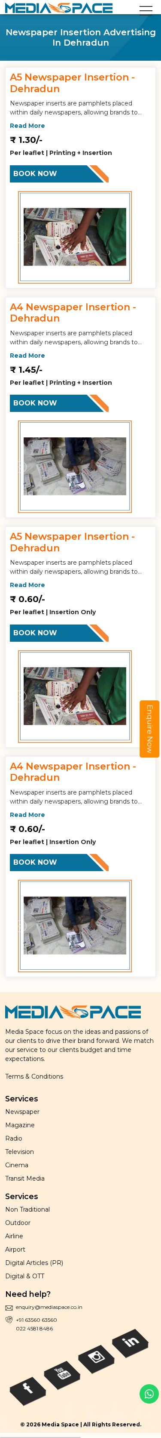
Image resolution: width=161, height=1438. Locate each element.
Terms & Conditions (34, 1076)
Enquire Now (150, 729)
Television (19, 1152)
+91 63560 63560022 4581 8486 (36, 1324)
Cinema (16, 1165)
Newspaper (22, 1112)
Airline (14, 1236)
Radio (13, 1138)
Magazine (20, 1125)
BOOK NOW (35, 174)
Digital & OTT (24, 1276)
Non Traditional (27, 1209)
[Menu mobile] (146, 12)
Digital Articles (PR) (34, 1263)
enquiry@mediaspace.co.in (49, 1307)
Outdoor (17, 1223)
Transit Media (25, 1178)
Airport (15, 1249)
